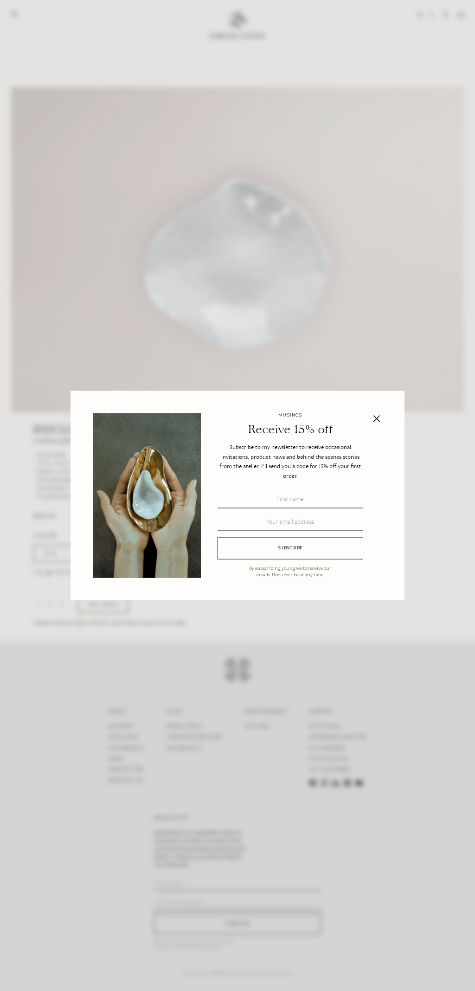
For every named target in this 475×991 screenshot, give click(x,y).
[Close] (376, 418)
